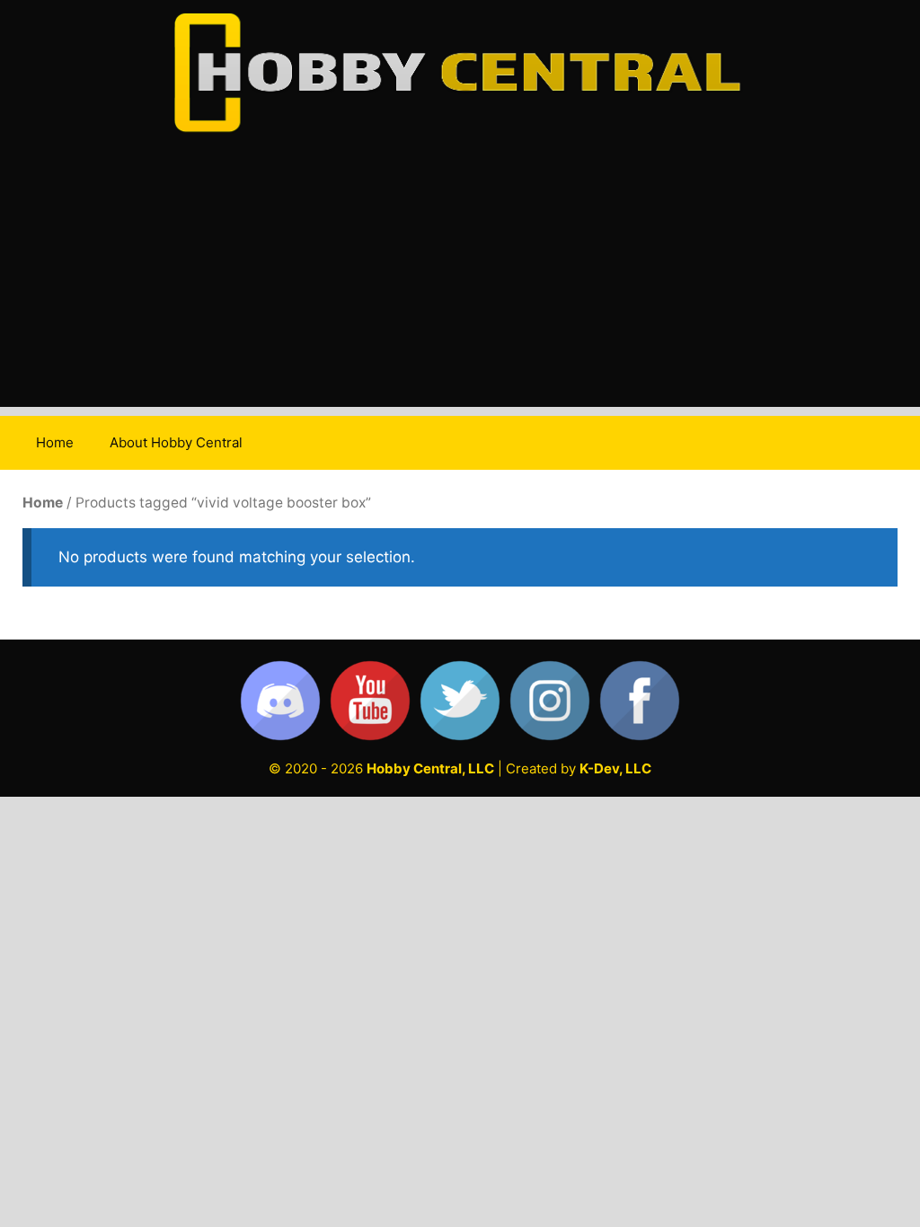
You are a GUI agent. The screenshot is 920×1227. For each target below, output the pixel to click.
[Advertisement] (460, 281)
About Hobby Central (176, 442)
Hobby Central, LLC (430, 768)
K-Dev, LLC (615, 768)
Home (55, 442)
